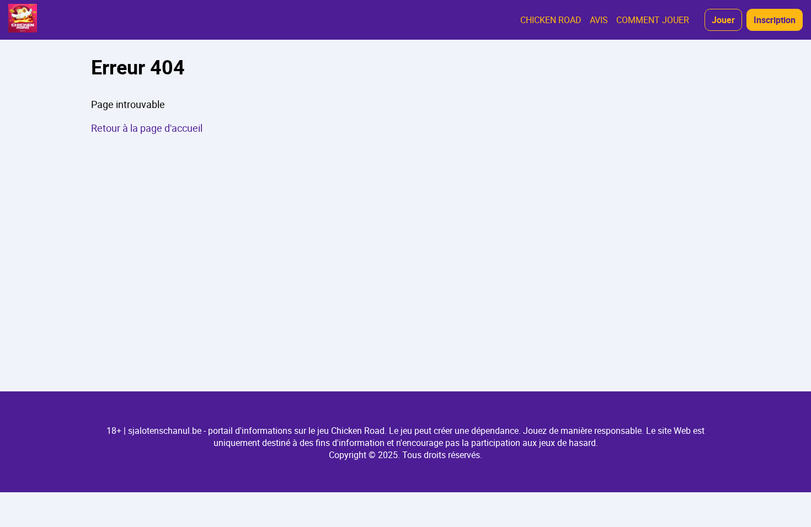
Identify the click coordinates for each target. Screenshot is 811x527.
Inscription (775, 20)
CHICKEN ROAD (550, 20)
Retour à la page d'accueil (146, 128)
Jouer (723, 20)
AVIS (599, 20)
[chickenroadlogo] (22, 20)
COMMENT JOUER (652, 20)
